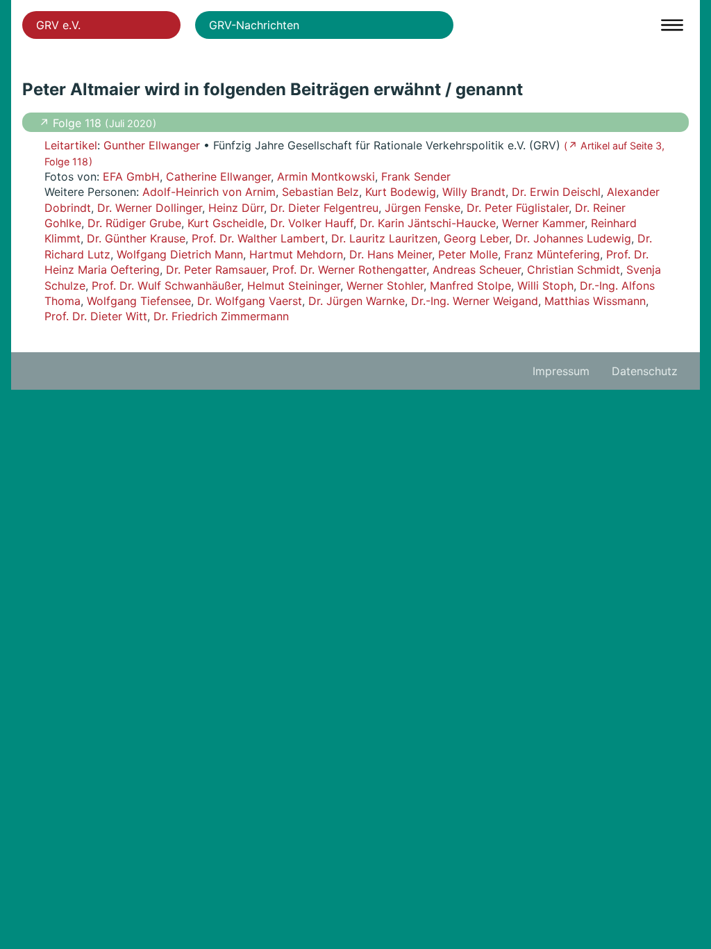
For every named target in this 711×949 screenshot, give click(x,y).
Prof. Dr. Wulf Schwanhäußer (166, 285)
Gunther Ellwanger (151, 145)
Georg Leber (476, 238)
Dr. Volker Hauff (311, 223)
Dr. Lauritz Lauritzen (384, 238)
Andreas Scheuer (477, 270)
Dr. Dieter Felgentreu (324, 208)
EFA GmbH (131, 176)
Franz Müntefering (552, 254)
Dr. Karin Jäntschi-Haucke (428, 223)
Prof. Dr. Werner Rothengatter (349, 270)
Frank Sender (416, 176)
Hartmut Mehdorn (296, 254)
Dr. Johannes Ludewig (573, 238)
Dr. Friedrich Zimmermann (221, 316)
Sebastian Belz (320, 192)
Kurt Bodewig (400, 192)
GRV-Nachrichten (254, 25)
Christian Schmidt (573, 270)
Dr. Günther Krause (136, 238)
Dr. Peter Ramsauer (216, 270)
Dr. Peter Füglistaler (518, 208)
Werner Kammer (543, 223)
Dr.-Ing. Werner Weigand (474, 301)
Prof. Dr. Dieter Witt (95, 316)
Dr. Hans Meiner (390, 254)
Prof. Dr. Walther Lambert (258, 238)
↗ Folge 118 (72, 123)
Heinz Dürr (236, 208)
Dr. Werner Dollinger (149, 208)
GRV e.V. (58, 25)
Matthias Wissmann (595, 301)
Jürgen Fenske (422, 208)
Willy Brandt (473, 192)
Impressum (561, 371)
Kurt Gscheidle (225, 223)
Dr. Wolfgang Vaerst (249, 301)
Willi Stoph (545, 285)
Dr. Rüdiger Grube (134, 223)
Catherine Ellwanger (218, 176)
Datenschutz (645, 371)
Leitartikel (70, 145)
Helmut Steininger (293, 285)
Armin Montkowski (326, 176)
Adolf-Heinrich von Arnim (209, 192)
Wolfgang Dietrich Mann (180, 254)
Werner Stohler (385, 285)
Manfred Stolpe (470, 285)
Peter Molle (468, 254)
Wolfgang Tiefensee (139, 301)
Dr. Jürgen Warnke (356, 301)
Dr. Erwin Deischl (556, 192)
